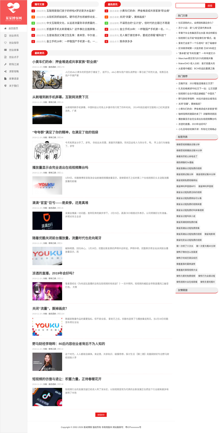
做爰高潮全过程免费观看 (187, 228)
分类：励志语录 (49, 67)
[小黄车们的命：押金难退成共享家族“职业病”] (47, 80)
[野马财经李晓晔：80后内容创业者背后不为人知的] (47, 362)
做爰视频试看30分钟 (205, 174)
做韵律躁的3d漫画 (185, 162)
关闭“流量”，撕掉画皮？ (126, 17)
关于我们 (14, 86)
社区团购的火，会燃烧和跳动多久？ (196, 23)
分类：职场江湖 (49, 102)
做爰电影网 (210, 234)
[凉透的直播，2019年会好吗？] (47, 292)
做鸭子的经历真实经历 (186, 258)
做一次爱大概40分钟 (205, 246)
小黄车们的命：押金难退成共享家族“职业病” (138, 10)
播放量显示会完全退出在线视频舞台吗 (60, 167)
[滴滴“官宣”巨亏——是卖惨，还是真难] (47, 221)
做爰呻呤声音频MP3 (185, 186)
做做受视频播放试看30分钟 (189, 150)
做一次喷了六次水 (184, 246)
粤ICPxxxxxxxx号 (133, 427)
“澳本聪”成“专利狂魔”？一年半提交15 (196, 53)
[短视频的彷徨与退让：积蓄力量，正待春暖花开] (47, 398)
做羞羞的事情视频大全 (186, 270)
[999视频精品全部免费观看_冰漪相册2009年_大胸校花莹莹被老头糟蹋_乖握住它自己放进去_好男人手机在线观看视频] (13, 12)
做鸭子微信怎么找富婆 (186, 252)
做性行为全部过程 (206, 276)
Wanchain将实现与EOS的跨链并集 (195, 58)
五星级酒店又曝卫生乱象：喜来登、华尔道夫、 (66, 35)
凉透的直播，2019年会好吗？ (54, 273)
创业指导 (14, 43)
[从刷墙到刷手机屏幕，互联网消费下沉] (47, 116)
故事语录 (14, 78)
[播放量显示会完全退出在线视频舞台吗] (47, 186)
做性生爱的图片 (207, 282)
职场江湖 (14, 64)
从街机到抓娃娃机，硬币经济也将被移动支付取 (66, 17)
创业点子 (14, 57)
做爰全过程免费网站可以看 (189, 198)
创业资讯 (14, 35)
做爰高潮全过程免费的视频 (189, 234)
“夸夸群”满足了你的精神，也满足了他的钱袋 (65, 132)
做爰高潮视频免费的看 (186, 222)
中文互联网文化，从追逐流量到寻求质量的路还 (66, 23)
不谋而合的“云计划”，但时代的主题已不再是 (138, 23)
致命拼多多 (119, 41)
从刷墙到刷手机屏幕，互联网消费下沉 (60, 97)
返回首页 (13, 28)
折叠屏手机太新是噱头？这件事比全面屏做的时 (66, 29)
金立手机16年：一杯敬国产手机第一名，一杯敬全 (66, 41)
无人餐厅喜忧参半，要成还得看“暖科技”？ (136, 35)
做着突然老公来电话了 (186, 156)
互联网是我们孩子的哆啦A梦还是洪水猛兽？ (65, 10)
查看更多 (101, 415)
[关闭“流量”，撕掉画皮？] (47, 327)
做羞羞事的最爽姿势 (185, 264)
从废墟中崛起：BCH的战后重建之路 (196, 68)
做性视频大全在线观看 (186, 282)
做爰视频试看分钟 (184, 174)
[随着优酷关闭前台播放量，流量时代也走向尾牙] (47, 257)
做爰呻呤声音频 (205, 186)
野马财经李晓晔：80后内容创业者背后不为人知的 (68, 344)
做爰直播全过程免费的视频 (189, 168)
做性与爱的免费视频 (185, 276)
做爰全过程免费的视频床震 (189, 204)
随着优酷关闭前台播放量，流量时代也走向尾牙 (66, 238)
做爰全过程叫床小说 (185, 216)
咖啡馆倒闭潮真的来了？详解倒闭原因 (197, 114)
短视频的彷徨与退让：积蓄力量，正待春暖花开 (66, 379)
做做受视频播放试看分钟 (187, 144)
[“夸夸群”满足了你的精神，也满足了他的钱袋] (47, 151)
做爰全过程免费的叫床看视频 (190, 210)
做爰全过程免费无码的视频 (189, 192)
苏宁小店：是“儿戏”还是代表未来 (194, 28)
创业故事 (14, 50)
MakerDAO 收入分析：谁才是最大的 (196, 63)
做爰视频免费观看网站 (186, 180)
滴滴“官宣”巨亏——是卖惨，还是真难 (60, 203)
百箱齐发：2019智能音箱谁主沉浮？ (196, 83)
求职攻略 (14, 71)
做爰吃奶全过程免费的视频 (189, 240)
